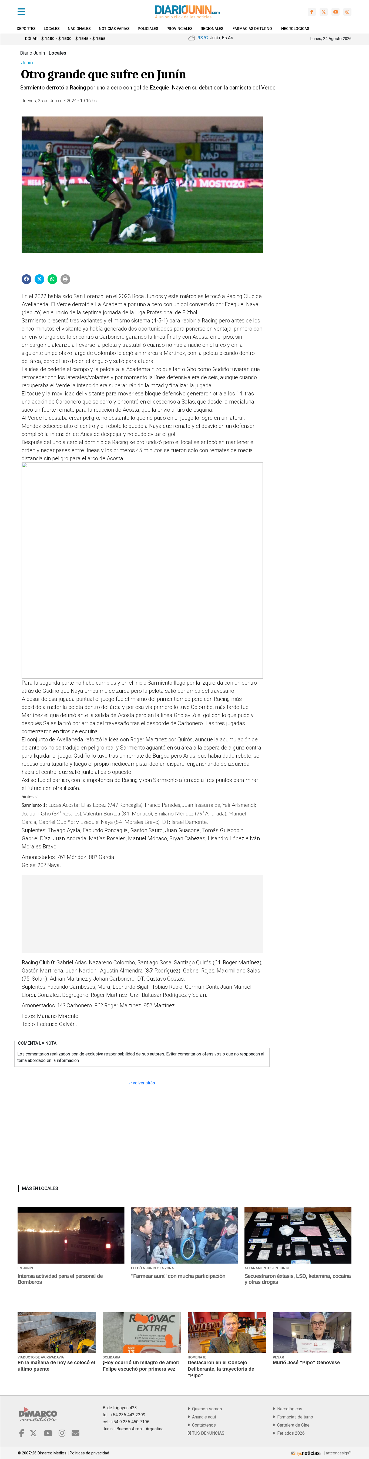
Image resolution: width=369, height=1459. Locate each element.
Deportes (26, 28)
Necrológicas (288, 1408)
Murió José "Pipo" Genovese (306, 1362)
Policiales (148, 28)
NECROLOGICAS (295, 28)
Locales (52, 28)
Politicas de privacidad (89, 1453)
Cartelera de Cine (292, 1425)
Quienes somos (206, 1408)
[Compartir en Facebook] (26, 279)
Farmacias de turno (294, 1417)
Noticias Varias (114, 28)
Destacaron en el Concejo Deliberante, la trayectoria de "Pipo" (221, 1369)
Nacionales (79, 28)
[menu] (21, 11)
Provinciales (179, 28)
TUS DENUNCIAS (207, 1433)
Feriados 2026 (290, 1433)
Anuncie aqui (203, 1417)
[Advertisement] (141, 914)
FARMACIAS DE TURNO (252, 28)
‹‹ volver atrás (142, 1082)
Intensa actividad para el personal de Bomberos (60, 1279)
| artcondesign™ (337, 1453)
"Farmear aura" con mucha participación (178, 1276)
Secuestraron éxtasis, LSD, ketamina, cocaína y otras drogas (297, 1279)
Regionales (212, 28)
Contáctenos (203, 1425)
